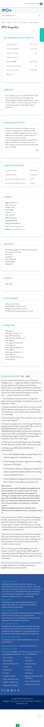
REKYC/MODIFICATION (32, 4)
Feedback (28, 667)
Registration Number (10, 685)
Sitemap (28, 658)
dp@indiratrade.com (9, 567)
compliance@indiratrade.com (26, 639)
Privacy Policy (8, 658)
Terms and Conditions (32, 681)
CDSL (27, 376)
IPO (16, 22)
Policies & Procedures (10, 664)
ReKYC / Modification (11, 682)
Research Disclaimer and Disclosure (33, 677)
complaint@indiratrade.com (28, 646)
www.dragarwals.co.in (18, 229)
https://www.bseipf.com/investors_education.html (18, 508)
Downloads (29, 661)
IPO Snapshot (24, 22)
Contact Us (29, 670)
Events (5, 667)
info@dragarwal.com (17, 226)
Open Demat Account (11, 679)
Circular (6, 673)
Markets (9, 22)
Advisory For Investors (33, 684)
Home (3, 22)
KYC (22, 376)
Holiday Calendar (9, 676)
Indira (17, 725)
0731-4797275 (7, 642)
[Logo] (7, 4)
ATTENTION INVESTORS (11, 376)
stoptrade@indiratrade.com (11, 654)
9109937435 (31, 654)
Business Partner (31, 664)
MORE (37, 150)
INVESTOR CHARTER (9, 649)
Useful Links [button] (7, 670)
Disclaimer (29, 673)
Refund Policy (8, 661)
